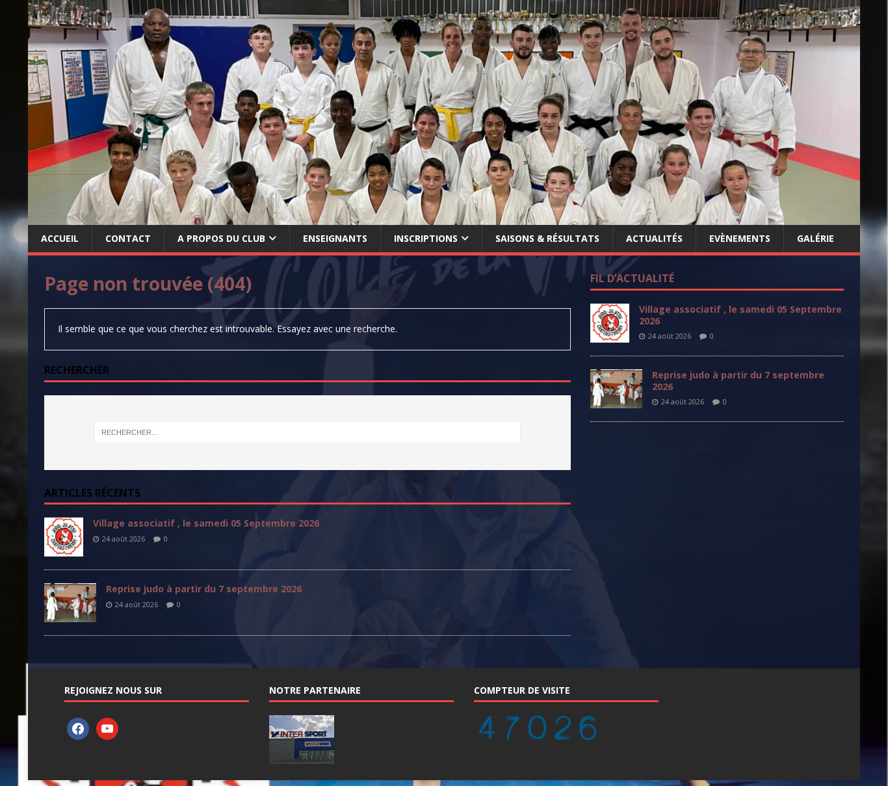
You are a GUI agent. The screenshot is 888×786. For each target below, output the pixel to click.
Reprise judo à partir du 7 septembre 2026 (204, 589)
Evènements (739, 238)
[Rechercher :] (307, 432)
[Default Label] (107, 727)
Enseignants (335, 238)
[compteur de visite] (537, 733)
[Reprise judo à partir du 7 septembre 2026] (70, 615)
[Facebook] (78, 727)
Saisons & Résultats (547, 238)
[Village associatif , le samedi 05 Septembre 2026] (63, 549)
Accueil (60, 238)
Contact (128, 238)
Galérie (815, 238)
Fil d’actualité (632, 278)
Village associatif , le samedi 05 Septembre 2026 (206, 523)
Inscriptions (426, 238)
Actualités (654, 238)
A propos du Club (221, 238)
